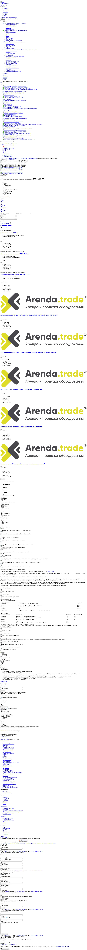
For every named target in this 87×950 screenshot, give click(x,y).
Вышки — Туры (6, 149)
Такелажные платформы (11, 32)
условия (7, 708)
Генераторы (8, 60)
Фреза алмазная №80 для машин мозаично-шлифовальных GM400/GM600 (21, 389)
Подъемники (8, 46)
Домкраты (8, 33)
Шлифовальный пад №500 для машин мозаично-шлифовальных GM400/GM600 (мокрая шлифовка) (29, 352)
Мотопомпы (8, 58)
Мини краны (8, 47)
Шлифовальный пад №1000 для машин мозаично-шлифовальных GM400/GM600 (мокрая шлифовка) (29, 315)
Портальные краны (10, 38)
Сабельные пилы (9, 54)
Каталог (2, 6)
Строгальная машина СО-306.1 (9, 233)
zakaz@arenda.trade (13, 17)
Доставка (5, 14)
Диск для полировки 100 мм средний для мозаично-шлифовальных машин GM (23, 463)
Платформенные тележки (11, 25)
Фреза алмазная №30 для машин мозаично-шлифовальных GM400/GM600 (21, 426)
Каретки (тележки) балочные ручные (14, 40)
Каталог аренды (4, 806)
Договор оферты (52, 843)
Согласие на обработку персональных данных (25, 843)
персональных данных (20, 851)
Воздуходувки (9, 69)
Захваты (7, 31)
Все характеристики (5, 196)
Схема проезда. (50, 571)
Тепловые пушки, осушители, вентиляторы (15, 56)
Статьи (7, 9)
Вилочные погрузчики (8, 742)
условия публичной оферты (37, 851)
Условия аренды (6, 828)
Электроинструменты (10, 53)
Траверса (7, 37)
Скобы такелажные (7, 758)
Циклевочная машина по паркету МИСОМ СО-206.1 (15, 274)
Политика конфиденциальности (7, 843)
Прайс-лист (5, 12)
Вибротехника (9, 64)
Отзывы (5, 10)
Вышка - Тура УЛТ (7, 814)
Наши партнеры (6, 833)
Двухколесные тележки (11, 26)
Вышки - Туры (9, 42)
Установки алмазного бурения (12, 68)
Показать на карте (4, 736)
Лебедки (7, 36)
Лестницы (5, 150)
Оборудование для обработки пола (13, 71)
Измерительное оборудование (12, 65)
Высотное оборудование (20, 41)
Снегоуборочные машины (11, 50)
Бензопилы (8, 52)
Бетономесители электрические (12, 61)
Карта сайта (5, 834)
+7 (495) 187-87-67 (4, 3)
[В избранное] (1, 429)
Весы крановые (9, 39)
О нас (4, 827)
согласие (7, 851)
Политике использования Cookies (62, 946)
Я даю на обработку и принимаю (22, 851)
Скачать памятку (4, 681)
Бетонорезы (8, 66)
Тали (7, 34)
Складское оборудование (20, 23)
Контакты (5, 13)
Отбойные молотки (10, 55)
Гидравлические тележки (11, 24)
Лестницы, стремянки (10, 45)
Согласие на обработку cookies (41, 843)
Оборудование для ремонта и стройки (29, 49)
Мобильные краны (7, 763)
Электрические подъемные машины (11, 811)
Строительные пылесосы (11, 62)
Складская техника (7, 792)
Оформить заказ (4, 944)
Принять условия (4, 948)
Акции (5, 147)
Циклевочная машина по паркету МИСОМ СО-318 (15, 253)
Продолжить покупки (12, 944)
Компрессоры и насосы (11, 57)
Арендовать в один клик (6, 225)
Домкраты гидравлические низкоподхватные (13, 810)
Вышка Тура (5, 791)
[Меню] (1, 1)
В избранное (3, 175)
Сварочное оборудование (11, 63)
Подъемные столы (10, 29)
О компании (5, 8)
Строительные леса (10, 44)
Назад (3, 20)
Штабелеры (8, 28)
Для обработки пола (11, 159)
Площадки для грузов (10, 48)
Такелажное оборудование (21, 30)
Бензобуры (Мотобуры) (11, 70)
